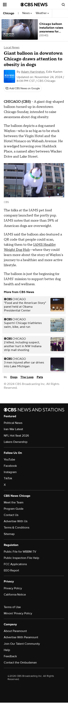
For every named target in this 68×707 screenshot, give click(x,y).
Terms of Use (12, 607)
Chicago (8, 13)
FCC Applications (15, 564)
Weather (41, 13)
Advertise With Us (15, 521)
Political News (13, 422)
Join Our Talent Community (22, 643)
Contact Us (11, 515)
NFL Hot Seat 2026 (16, 435)
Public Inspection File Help (21, 557)
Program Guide (13, 508)
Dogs (13, 377)
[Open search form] (63, 4)
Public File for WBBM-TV (20, 551)
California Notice (15, 594)
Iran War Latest (13, 429)
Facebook (10, 465)
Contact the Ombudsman (20, 662)
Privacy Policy (13, 588)
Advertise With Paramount (21, 637)
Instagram (10, 472)
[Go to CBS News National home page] (34, 4)
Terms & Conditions (16, 527)
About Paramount (15, 631)
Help (7, 650)
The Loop (27, 377)
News (26, 13)
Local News (11, 47)
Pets (40, 377)
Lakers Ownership (15, 441)
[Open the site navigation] (11, 4)
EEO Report (11, 570)
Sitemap (9, 534)
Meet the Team (13, 502)
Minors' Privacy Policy (18, 613)
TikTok (8, 478)
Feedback (10, 656)
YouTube (9, 459)
